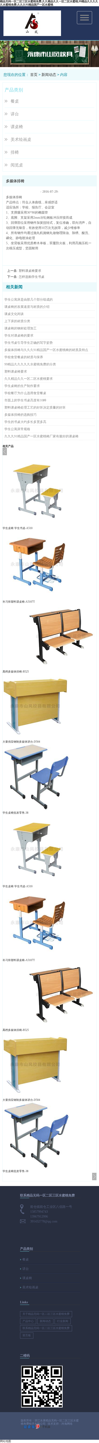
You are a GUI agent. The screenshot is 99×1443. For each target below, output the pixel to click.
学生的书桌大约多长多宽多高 (25, 422)
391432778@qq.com (43, 1221)
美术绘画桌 (21, 139)
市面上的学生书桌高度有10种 (25, 400)
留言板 (27, 1335)
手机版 (46, 1426)
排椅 (15, 152)
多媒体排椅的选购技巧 (20, 414)
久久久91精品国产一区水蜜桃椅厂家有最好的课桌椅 (41, 436)
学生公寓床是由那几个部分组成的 (28, 299)
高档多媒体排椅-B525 (16, 671)
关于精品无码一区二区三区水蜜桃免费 (46, 1314)
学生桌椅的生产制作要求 (22, 386)
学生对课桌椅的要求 (18, 335)
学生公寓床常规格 (17, 429)
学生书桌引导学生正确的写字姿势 (28, 342)
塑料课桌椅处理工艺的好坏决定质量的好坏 (35, 407)
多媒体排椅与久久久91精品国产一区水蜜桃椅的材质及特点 (46, 350)
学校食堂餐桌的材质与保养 (23, 357)
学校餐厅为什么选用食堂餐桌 (25, 393)
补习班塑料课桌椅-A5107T (19, 601)
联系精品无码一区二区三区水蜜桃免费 (46, 1328)
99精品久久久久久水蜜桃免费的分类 (30, 364)
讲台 (15, 114)
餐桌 (15, 101)
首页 (34, 75)
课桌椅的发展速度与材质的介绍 (27, 307)
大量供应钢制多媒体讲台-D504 (21, 741)
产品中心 (28, 1321)
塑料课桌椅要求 (30, 271)
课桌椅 (17, 126)
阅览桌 (17, 165)
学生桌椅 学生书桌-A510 (17, 528)
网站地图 (5, 1441)
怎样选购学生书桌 (31, 277)
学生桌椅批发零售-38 (15, 812)
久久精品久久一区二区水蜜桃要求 (28, 378)
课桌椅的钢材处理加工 (20, 328)
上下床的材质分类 (17, 321)
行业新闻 (62, 1321)
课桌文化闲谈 (14, 314)
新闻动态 (48, 75)
